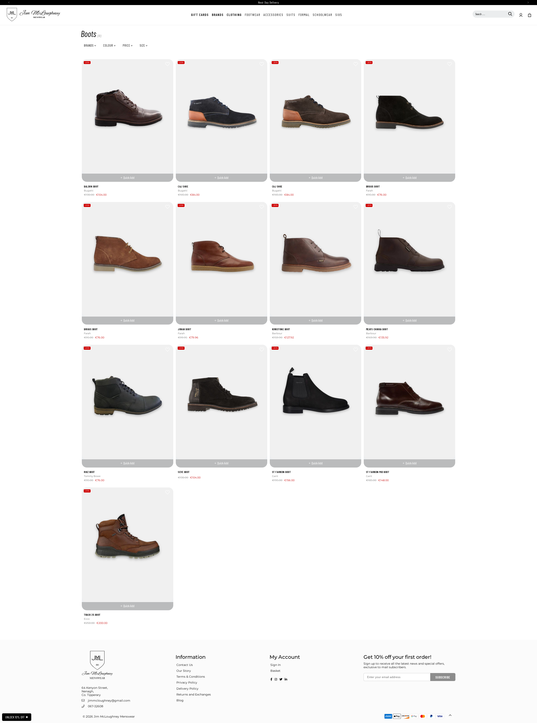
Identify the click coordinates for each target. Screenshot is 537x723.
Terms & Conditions (190, 676)
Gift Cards (200, 15)
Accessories (273, 15)
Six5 (338, 15)
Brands (218, 15)
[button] (529, 14)
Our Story (183, 671)
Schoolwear (322, 15)
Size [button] (143, 45)
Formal (304, 15)
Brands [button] (89, 45)
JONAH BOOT (184, 329)
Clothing (234, 15)
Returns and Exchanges (193, 694)
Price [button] (127, 45)
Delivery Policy (187, 688)
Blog (180, 700)
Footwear (252, 15)
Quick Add (128, 177)
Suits (291, 15)
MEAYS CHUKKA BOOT (377, 329)
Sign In (275, 665)
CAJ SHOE (183, 186)
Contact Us (184, 665)
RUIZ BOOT (89, 472)
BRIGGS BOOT (373, 186)
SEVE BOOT (184, 472)
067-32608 (95, 706)
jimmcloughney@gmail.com (109, 700)
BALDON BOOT (91, 186)
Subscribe (442, 677)
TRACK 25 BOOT (92, 614)
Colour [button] (108, 45)
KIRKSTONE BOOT (281, 329)
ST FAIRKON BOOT (281, 472)
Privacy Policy (186, 682)
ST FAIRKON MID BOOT (377, 472)
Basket (275, 671)
